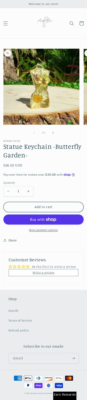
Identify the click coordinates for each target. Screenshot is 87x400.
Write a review (44, 273)
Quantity (9, 182)
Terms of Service (20, 320)
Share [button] (12, 240)
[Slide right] (53, 132)
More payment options (43, 229)
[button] (5, 23)
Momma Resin (37, 393)
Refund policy (18, 330)
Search (13, 310)
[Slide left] (34, 132)
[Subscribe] (73, 358)
